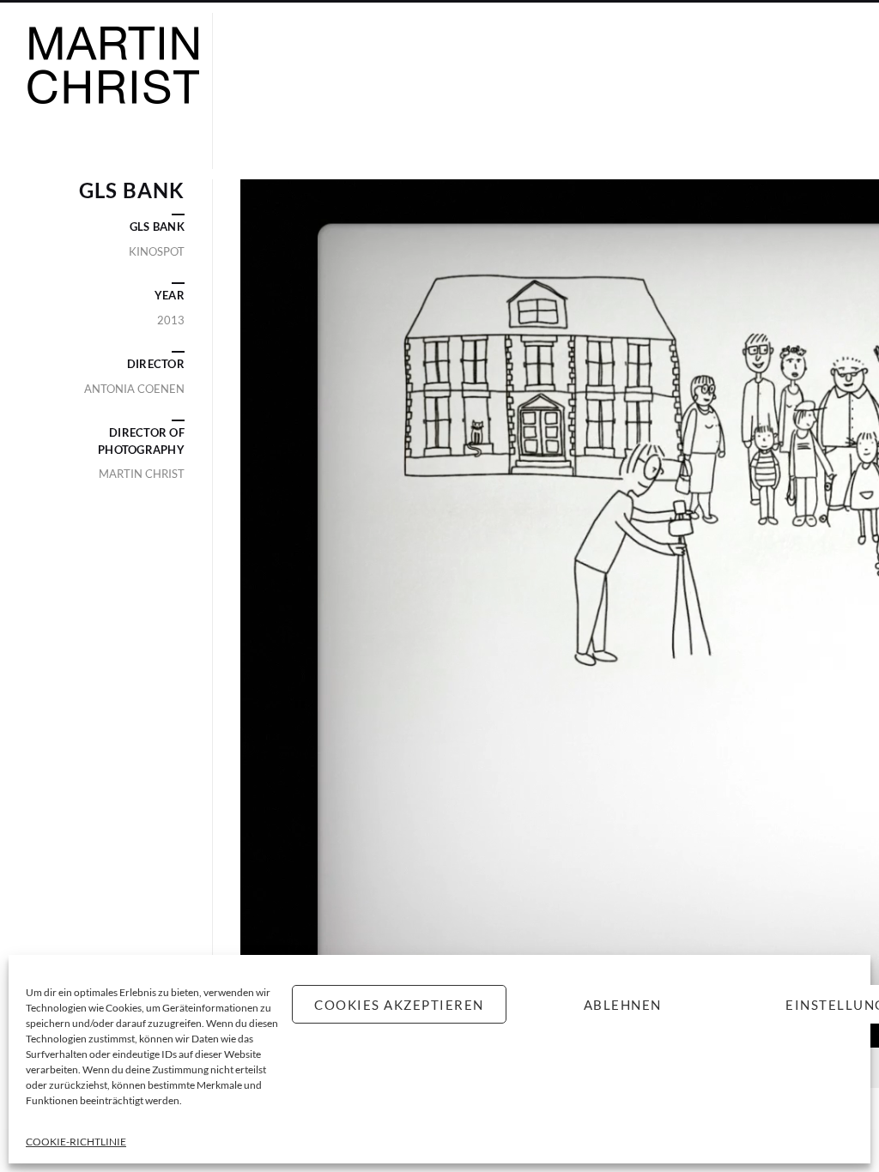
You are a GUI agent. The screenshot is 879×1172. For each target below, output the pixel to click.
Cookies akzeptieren (399, 1004)
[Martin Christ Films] (113, 91)
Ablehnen (623, 1004)
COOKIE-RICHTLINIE (76, 1141)
